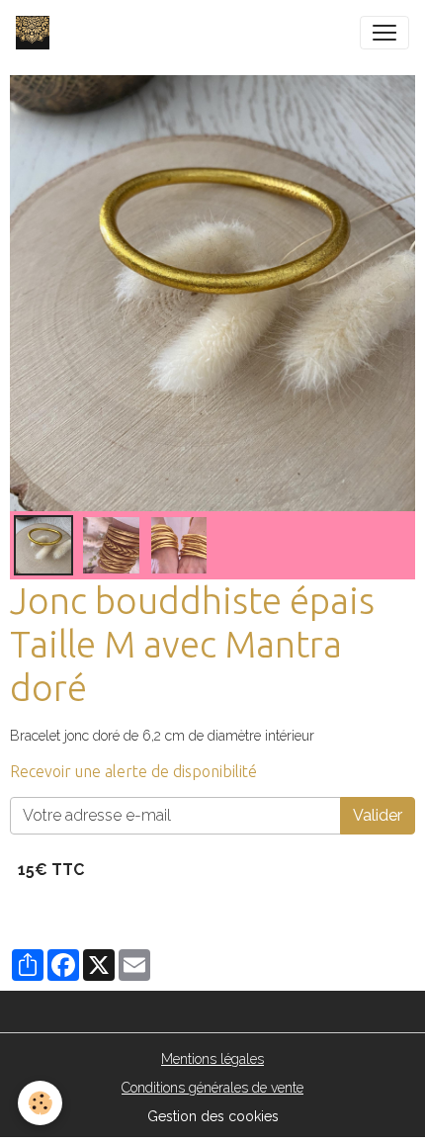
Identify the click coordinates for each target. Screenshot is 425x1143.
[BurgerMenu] (384, 32)
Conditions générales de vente (212, 1088)
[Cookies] (40, 1103)
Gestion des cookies (213, 1116)
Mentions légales (212, 1059)
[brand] (36, 32)
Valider (377, 815)
